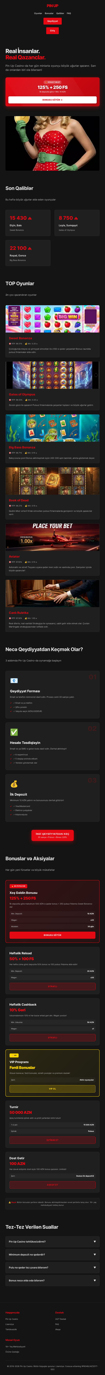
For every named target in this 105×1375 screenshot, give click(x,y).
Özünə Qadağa (12, 1352)
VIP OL (52, 1088)
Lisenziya (9, 1324)
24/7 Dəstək (60, 1319)
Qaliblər (60, 13)
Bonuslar (49, 13)
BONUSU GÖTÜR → (52, 100)
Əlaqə (57, 1329)
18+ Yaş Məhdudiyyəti (15, 1346)
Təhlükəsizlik (11, 1329)
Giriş (52, 30)
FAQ (69, 13)
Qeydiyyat (52, 21)
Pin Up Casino (11, 1319)
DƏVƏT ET (52, 1185)
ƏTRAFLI (52, 986)
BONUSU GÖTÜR (52, 935)
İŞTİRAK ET (52, 1140)
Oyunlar (38, 13)
